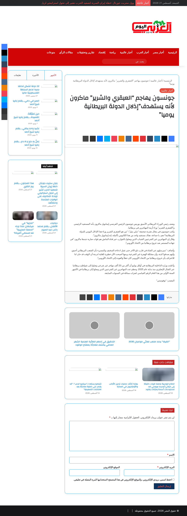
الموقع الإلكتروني (111, 467)
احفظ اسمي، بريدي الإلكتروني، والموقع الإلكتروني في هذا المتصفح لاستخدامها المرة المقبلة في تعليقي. (122, 479)
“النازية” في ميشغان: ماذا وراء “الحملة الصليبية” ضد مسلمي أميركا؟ (24, 228)
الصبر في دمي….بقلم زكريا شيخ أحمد (26, 102)
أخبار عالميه (156, 80)
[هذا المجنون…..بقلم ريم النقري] (23, 175)
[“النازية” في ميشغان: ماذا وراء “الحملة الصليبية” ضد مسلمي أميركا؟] (23, 215)
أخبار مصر (158, 52)
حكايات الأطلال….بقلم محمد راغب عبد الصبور (47, 226)
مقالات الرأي (66, 52)
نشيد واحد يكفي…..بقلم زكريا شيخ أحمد (27, 130)
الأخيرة (35, 75)
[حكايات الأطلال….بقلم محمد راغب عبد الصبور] (47, 215)
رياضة (112, 52)
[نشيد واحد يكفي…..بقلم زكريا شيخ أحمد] (49, 132)
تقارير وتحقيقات (85, 52)
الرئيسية (172, 52)
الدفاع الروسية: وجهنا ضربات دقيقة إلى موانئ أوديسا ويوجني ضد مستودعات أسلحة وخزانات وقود (159, 386)
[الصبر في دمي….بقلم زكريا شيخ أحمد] (49, 104)
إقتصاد (101, 52)
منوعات (51, 52)
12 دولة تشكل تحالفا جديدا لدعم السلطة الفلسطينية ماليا (28, 89)
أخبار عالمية (126, 52)
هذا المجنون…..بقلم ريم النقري (24, 185)
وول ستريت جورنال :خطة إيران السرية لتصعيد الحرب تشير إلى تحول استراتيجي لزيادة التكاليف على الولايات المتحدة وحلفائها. (47, 193)
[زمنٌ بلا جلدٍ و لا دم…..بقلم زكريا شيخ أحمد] (49, 145)
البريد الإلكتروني (165, 467)
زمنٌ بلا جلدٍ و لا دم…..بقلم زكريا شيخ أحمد (26, 143)
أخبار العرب (142, 52)
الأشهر (53, 75)
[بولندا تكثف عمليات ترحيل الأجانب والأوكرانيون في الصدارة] (122, 374)
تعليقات (17, 75)
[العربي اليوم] (152, 27)
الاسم (170, 454)
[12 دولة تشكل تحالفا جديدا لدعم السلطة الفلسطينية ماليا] (49, 90)
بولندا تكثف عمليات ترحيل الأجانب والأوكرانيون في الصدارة (123, 385)
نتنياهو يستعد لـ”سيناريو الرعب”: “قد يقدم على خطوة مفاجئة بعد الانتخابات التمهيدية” (85, 386)
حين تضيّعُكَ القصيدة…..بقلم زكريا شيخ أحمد (26, 117)
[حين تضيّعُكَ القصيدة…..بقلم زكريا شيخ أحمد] (49, 117)
